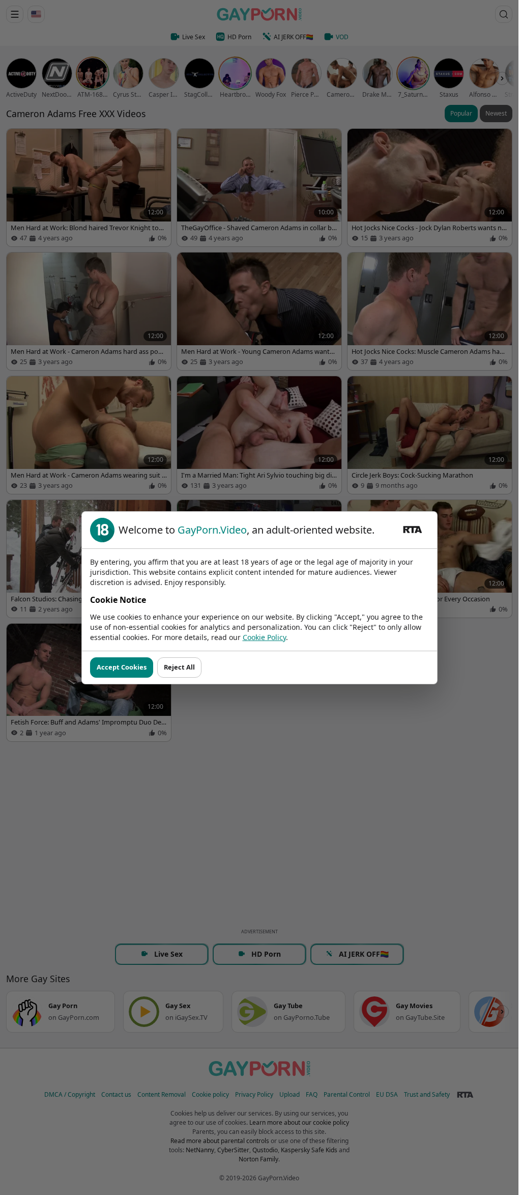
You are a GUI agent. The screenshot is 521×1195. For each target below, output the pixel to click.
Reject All (179, 667)
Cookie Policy (264, 637)
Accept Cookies (122, 667)
